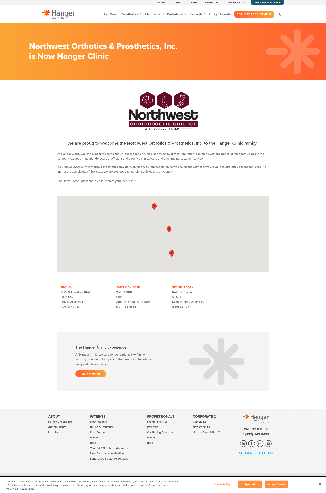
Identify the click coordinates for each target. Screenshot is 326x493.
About (161, 2)
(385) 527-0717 (182, 307)
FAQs (194, 2)
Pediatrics (175, 14)
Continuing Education (160, 432)
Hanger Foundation (205, 432)
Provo (65, 287)
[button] (169, 229)
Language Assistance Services (109, 458)
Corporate (203, 416)
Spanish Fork (182, 287)
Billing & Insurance (102, 427)
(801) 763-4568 (126, 307)
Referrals (152, 427)
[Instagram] (260, 443)
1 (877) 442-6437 (256, 434)
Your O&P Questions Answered (109, 448)
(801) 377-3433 (70, 307)
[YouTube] (268, 443)
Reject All (250, 484)
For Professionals (267, 2)
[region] (163, 484)
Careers (197, 421)
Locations (54, 432)
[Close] (320, 484)
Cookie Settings (223, 484)
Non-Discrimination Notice (107, 453)
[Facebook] (251, 443)
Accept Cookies (276, 484)
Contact (178, 2)
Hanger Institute (157, 421)
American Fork (128, 287)
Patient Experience (60, 421)
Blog (213, 14)
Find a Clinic (108, 14)
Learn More (91, 373)
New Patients (98, 421)
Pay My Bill (235, 3)
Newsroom (211, 3)
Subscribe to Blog (256, 453)
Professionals (160, 416)
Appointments (57, 427)
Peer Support (98, 432)
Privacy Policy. (26, 489)
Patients (196, 14)
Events (225, 14)
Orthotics (153, 14)
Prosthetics (130, 14)
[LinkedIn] (243, 443)
